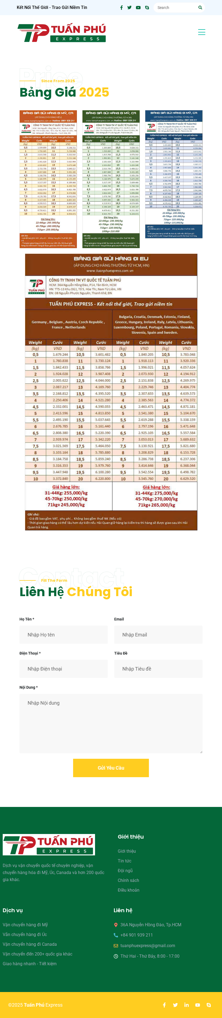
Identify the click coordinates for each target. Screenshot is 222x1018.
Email (119, 619)
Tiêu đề (121, 653)
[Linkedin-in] (186, 1005)
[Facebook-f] (164, 1005)
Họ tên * (26, 619)
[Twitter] (175, 1005)
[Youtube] (198, 1005)
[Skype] (209, 1005)
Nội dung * (28, 687)
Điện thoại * (30, 653)
